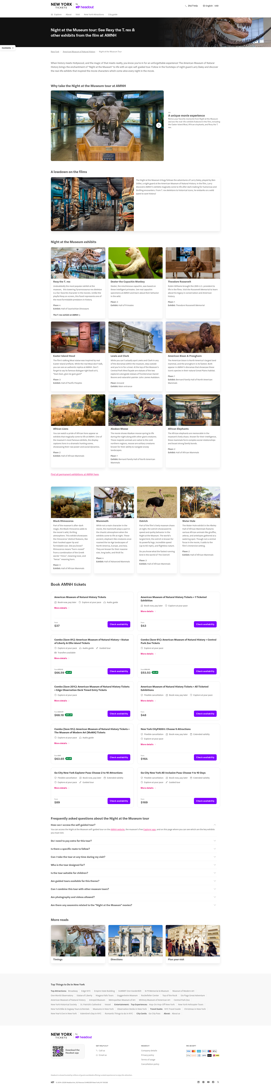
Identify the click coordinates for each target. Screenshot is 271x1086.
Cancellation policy (150, 1064)
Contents (6, 47)
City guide (112, 14)
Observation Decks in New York (132, 1008)
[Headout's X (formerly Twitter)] (218, 1082)
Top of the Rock (169, 995)
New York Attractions (94, 14)
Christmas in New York (195, 1008)
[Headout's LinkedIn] (198, 1082)
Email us (103, 1055)
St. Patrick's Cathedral (90, 1004)
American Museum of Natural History (79, 51)
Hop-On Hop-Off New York (162, 1004)
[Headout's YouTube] (208, 1082)
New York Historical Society (64, 1004)
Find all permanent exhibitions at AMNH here (75, 474)
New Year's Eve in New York (64, 1013)
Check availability (119, 624)
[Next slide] (158, 125)
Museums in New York (103, 1008)
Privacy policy (147, 1055)
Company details (149, 1050)
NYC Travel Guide (172, 1008)
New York (55, 51)
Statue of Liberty (84, 995)
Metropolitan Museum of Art (122, 999)
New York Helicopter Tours (190, 1004)
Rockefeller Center (150, 995)
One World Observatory (62, 995)
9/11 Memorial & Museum (157, 990)
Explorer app (149, 829)
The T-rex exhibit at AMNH (65, 314)
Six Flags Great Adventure (193, 995)
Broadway (73, 990)
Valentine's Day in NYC (90, 1013)
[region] (107, 125)
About (68, 14)
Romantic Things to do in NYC (119, 1013)
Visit (78, 14)
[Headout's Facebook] (213, 1082)
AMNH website (118, 829)
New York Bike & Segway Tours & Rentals (70, 1008)
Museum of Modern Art (183, 990)
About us (176, 1013)
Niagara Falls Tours (104, 995)
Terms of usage (148, 1059)
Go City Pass (154, 1013)
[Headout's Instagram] (203, 1082)
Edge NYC (86, 990)
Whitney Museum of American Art (154, 999)
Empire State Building (104, 990)
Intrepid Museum (97, 999)
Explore (58, 14)
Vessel (108, 1004)
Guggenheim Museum (127, 995)
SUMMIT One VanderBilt (129, 990)
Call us (102, 1050)
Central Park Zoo (182, 999)
